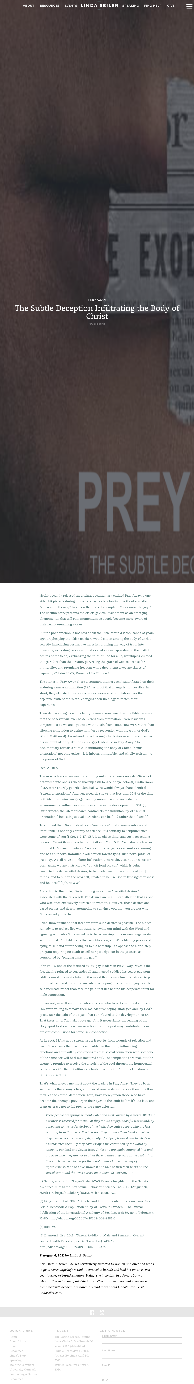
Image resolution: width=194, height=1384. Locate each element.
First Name (109, 1335)
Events (71, 5)
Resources (49, 5)
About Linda (18, 1341)
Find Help (153, 5)
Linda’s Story (18, 1355)
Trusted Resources (67, 1365)
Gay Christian (97, 324)
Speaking (130, 5)
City (105, 1380)
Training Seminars (22, 1365)
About (28, 5)
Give (170, 5)
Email (106, 1365)
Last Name (109, 1350)
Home (14, 1336)
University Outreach (23, 1369)
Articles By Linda (66, 1355)
